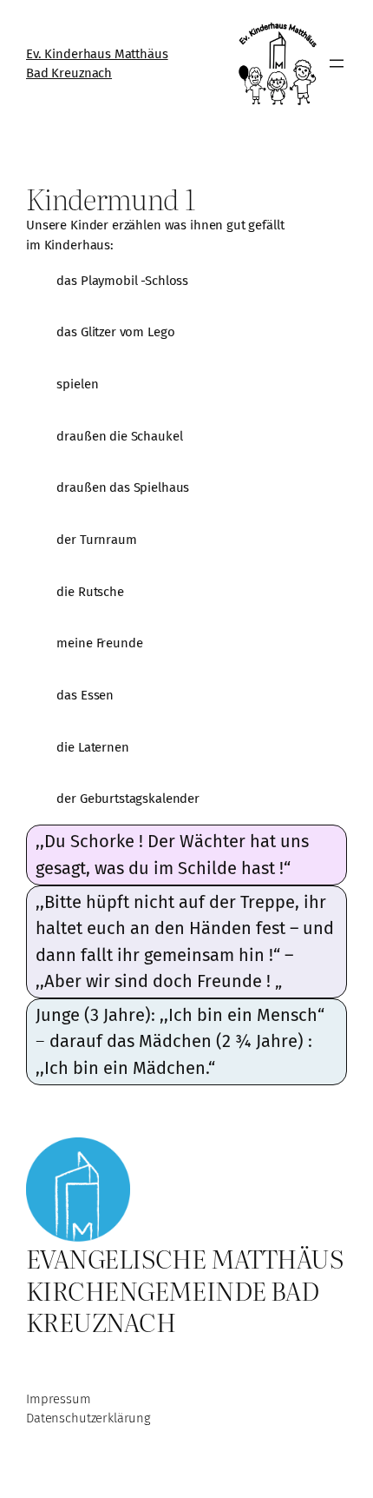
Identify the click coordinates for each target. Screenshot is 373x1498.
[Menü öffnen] (336, 63)
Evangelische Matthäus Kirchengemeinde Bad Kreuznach (185, 1289)
